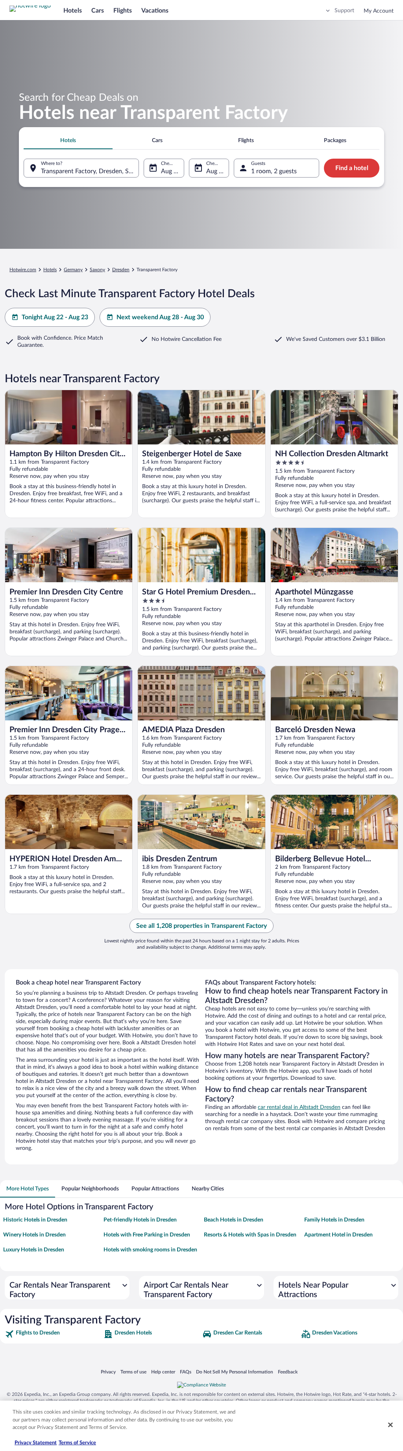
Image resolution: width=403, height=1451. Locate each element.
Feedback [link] (288, 1371)
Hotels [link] (50, 269)
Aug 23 (216, 171)
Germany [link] (73, 269)
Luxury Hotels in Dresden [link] (33, 1250)
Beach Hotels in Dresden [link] (233, 1220)
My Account (379, 11)
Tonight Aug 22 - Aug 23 (55, 317)
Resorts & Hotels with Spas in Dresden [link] (250, 1235)
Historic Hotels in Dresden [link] (35, 1220)
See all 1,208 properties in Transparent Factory (201, 926)
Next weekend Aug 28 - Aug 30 (160, 317)
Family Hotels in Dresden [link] (334, 1220)
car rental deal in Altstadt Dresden (299, 1107)
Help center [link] (163, 1371)
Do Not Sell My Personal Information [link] (234, 1371)
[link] (53, 1334)
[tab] (68, 140)
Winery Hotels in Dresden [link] (34, 1235)
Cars (97, 10)
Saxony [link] (97, 269)
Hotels (72, 10)
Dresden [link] (120, 269)
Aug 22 (171, 171)
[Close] (390, 1425)
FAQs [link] (185, 1371)
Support (344, 10)
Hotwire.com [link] (22, 269)
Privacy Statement (36, 1442)
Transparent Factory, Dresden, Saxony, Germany (90, 171)
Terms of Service (77, 1442)
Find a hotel (351, 168)
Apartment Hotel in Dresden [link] (338, 1235)
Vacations (154, 10)
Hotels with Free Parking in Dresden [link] (147, 1235)
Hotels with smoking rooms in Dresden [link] (150, 1250)
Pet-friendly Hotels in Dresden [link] (140, 1220)
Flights (122, 10)
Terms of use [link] (133, 1371)
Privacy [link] (108, 1371)
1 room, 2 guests (274, 171)
